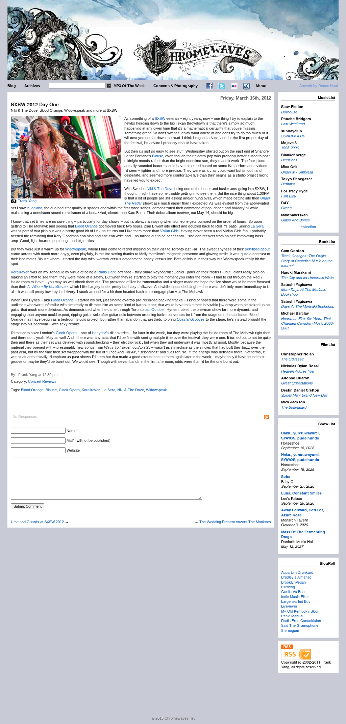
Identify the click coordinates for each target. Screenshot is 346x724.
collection (308, 226)
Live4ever (289, 606)
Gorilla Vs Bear (293, 591)
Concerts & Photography (175, 86)
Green (286, 207)
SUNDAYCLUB (293, 135)
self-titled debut (257, 249)
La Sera (257, 226)
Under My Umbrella (297, 172)
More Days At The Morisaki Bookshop (303, 292)
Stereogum (290, 630)
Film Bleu (288, 195)
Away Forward (294, 509)
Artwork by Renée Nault (319, 86)
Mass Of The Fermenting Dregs (303, 534)
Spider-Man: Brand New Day (304, 395)
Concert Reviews (42, 381)
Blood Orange (86, 226)
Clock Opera (66, 333)
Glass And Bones (295, 219)
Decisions (289, 159)
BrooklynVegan (293, 582)
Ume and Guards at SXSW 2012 (37, 522)
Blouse (157, 156)
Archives (32, 86)
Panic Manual (292, 615)
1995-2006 (290, 147)
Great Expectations (297, 382)
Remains (288, 183)
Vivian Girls (169, 231)
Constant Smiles (307, 492)
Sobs (285, 476)
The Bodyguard (293, 407)
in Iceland (34, 208)
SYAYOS (288, 437)
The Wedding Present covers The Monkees (235, 522)
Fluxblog (288, 586)
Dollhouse (289, 111)
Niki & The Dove (160, 189)
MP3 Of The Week (129, 86)
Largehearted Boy (296, 601)
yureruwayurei (306, 432)
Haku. (286, 432)
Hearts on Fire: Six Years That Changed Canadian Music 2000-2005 (307, 323)
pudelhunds (308, 437)
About (261, 86)
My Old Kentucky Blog (299, 611)
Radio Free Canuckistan (301, 620)
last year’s (100, 333)
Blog (11, 86)
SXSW (160, 118)
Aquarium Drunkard (297, 572)
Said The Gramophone (299, 625)
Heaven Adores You (297, 371)
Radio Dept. (107, 272)
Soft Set (316, 509)
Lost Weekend (293, 123)
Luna (285, 492)
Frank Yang (27, 201)
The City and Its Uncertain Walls (307, 277)
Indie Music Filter (295, 596)
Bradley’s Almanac (296, 577)
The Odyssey (292, 358)
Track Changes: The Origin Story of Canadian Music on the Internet (306, 260)
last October (155, 309)
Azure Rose (291, 514)
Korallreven (20, 272)
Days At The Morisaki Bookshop (307, 306)
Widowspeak (75, 249)
